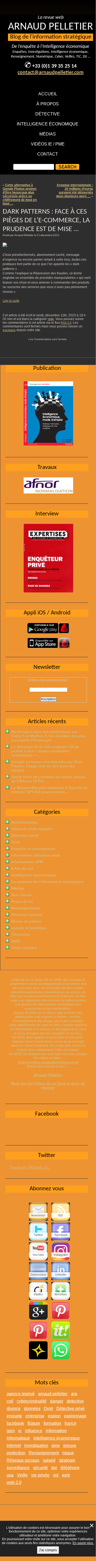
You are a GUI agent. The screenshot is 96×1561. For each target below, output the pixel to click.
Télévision (20, 934)
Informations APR (27, 862)
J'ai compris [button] (48, 1550)
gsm (11, 1430)
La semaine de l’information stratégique (47, 882)
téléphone (70, 1467)
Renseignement (25, 908)
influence (33, 1430)
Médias (47, 134)
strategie (67, 1460)
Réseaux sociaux (26, 915)
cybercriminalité (32, 1401)
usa (10, 1475)
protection (16, 1453)
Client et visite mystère (32, 829)
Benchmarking (24, 822)
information (56, 1430)
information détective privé (35, 855)
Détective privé (24, 835)
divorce (13, 1408)
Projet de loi (22, 901)
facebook (15, 1423)
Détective (47, 114)
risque (68, 1453)
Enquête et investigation (33, 849)
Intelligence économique (47, 124)
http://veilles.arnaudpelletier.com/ (48, 1062)
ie (20, 1430)
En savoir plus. (83, 1543)
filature (33, 1423)
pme (56, 1445)
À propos (47, 104)
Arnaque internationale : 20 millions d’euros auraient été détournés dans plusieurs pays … (74, 190)
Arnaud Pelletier (48, 1075)
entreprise (35, 1416)
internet (14, 1445)
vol (56, 1475)
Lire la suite (11, 301)
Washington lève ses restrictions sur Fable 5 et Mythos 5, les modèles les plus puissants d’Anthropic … (48, 736)
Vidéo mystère (24, 948)
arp (74, 1393)
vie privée (40, 1475)
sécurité (40, 1467)
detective (75, 1401)
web (66, 1475)
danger (56, 1401)
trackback (9, 330)
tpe (54, 1467)
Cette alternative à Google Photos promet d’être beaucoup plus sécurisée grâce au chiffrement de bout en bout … (20, 194)
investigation (36, 1445)
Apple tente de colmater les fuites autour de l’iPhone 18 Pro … (48, 779)
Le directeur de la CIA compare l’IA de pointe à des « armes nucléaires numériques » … (45, 751)
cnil (10, 1401)
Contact (47, 154)
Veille (51, 319)
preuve (69, 1445)
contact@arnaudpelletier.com (51, 72)
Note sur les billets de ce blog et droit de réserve (48, 1085)
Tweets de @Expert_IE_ (29, 1167)
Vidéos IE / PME (48, 144)
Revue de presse (26, 921)
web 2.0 (14, 1482)
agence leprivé (21, 1393)
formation (52, 1423)
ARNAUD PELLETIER (50, 27)
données (32, 1408)
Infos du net (22, 868)
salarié (49, 1460)
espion (54, 1416)
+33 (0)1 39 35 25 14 (54, 66)
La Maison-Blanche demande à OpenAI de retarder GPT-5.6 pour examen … (49, 790)
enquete (14, 1416)
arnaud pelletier (53, 1393)
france (70, 1423)
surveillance (18, 1467)
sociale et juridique (28, 928)
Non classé (21, 895)
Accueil (47, 94)
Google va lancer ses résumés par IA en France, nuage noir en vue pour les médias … (47, 766)
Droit (15, 842)
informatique (18, 1438)
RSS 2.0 (66, 322)
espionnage (75, 1416)
